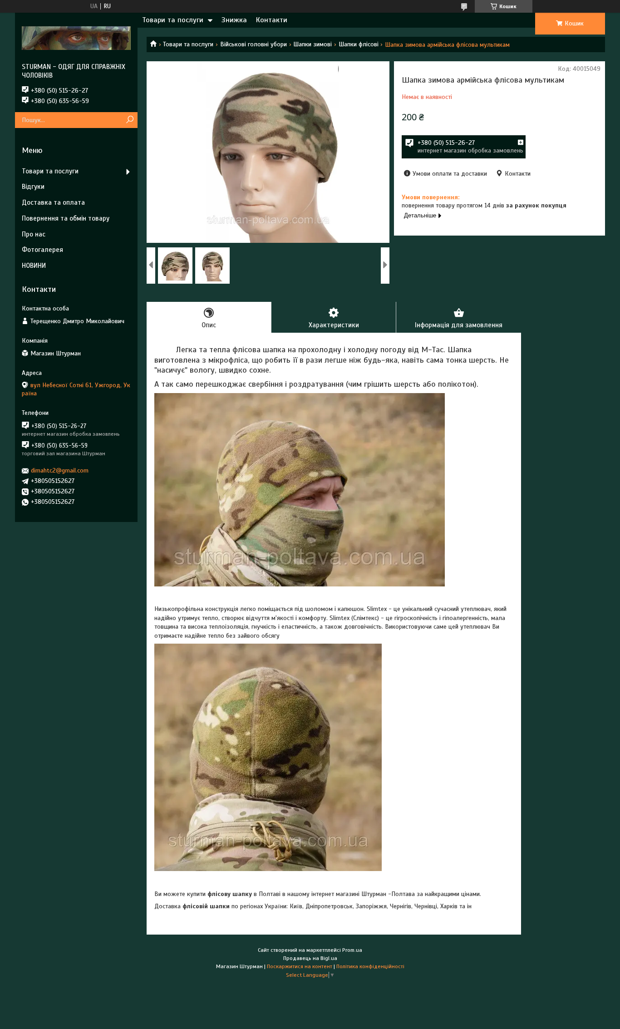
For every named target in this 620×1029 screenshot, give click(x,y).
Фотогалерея (42, 250)
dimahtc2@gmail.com (60, 470)
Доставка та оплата (53, 202)
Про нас (33, 234)
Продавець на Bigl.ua (310, 958)
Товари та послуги (172, 20)
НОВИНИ (34, 265)
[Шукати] (130, 120)
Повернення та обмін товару (65, 218)
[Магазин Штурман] (76, 38)
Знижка (234, 20)
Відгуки (33, 186)
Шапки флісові (359, 44)
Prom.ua (352, 950)
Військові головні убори (253, 44)
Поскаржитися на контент (299, 966)
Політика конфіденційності (370, 966)
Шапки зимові (312, 44)
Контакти (271, 20)
